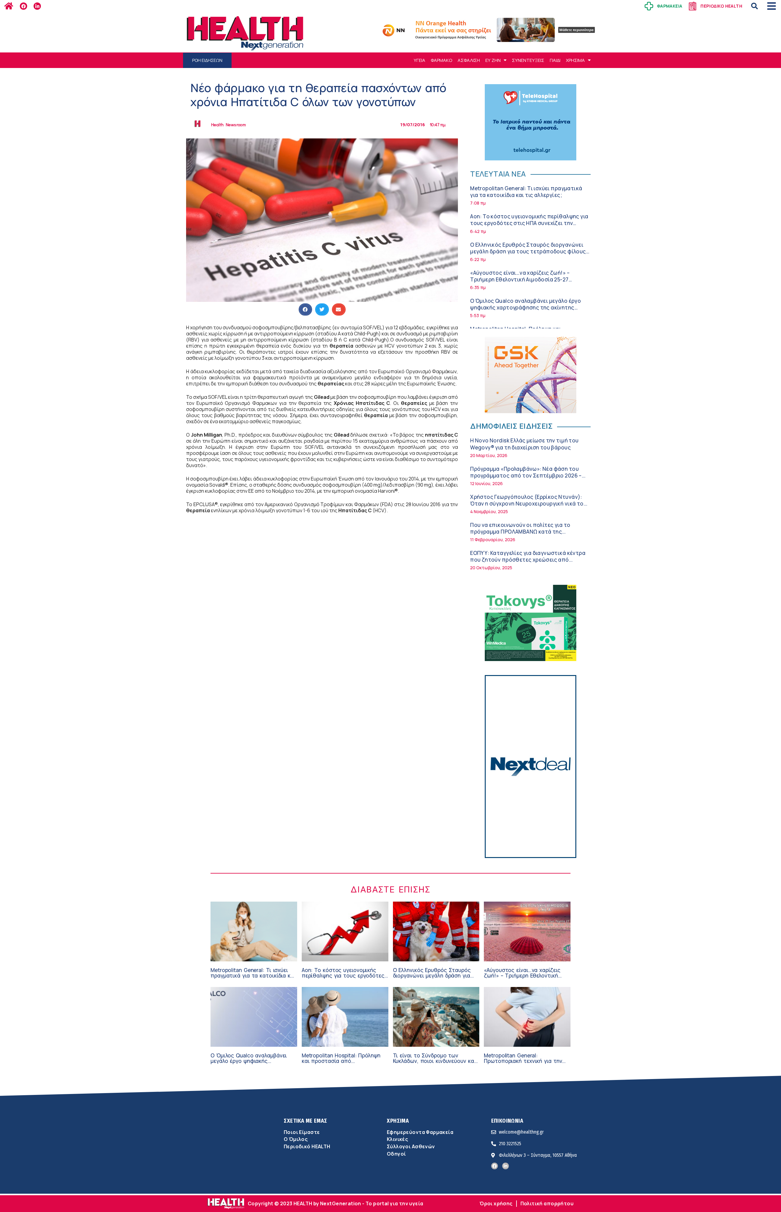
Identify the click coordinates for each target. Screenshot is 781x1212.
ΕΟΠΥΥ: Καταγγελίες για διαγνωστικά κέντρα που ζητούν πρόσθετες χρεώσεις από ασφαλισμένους (527, 559)
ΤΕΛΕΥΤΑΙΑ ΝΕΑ (498, 174)
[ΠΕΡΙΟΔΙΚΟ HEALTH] (692, 6)
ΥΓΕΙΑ (419, 60)
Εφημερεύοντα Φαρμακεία (420, 1132)
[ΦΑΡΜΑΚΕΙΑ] (649, 6)
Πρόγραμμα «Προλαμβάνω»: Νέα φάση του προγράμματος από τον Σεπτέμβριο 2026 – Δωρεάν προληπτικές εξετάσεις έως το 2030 (528, 475)
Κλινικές (397, 1139)
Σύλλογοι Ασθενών (411, 1146)
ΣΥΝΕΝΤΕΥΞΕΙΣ (528, 60)
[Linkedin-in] (37, 6)
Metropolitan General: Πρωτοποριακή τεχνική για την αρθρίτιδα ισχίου (523, 1061)
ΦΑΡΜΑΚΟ (441, 60)
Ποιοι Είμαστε (302, 1132)
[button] (754, 6)
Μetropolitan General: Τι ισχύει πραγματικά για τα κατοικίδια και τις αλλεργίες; (526, 191)
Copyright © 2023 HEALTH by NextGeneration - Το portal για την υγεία (335, 1203)
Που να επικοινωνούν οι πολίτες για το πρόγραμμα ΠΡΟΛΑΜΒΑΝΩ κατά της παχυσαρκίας (520, 531)
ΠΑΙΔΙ (555, 60)
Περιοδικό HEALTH (307, 1146)
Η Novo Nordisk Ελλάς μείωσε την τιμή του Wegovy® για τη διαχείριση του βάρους (524, 444)
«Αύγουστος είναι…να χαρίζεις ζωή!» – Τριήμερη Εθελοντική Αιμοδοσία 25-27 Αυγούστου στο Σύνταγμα (520, 279)
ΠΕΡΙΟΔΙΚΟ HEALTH (721, 6)
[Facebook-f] (23, 6)
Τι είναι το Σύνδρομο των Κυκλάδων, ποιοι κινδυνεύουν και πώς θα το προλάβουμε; (434, 1061)
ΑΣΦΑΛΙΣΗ (469, 60)
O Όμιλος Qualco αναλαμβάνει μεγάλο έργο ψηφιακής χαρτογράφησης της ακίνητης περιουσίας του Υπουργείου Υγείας (525, 307)
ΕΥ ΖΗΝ (493, 60)
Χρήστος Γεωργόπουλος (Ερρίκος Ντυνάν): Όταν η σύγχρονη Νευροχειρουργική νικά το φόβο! (526, 503)
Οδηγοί (396, 1153)
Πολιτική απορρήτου (547, 1203)
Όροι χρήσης (496, 1203)
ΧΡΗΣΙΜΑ (575, 60)
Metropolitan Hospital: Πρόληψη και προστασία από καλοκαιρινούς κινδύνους (341, 1061)
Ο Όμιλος (296, 1139)
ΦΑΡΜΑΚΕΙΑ (669, 6)
